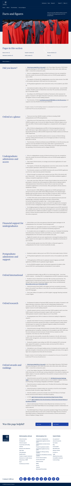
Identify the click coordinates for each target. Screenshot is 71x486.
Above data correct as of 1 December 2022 (36, 284)
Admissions (44, 3)
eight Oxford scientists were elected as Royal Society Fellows (47, 397)
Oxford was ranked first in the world (36, 67)
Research (53, 3)
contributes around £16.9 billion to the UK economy (53, 100)
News (49, 3)
